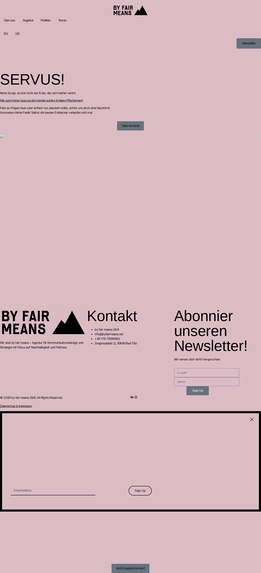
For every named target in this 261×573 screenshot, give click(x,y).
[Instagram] (135, 397)
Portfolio (46, 20)
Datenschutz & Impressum (16, 406)
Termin (62, 20)
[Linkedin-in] (132, 397)
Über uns (9, 20)
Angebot (28, 20)
